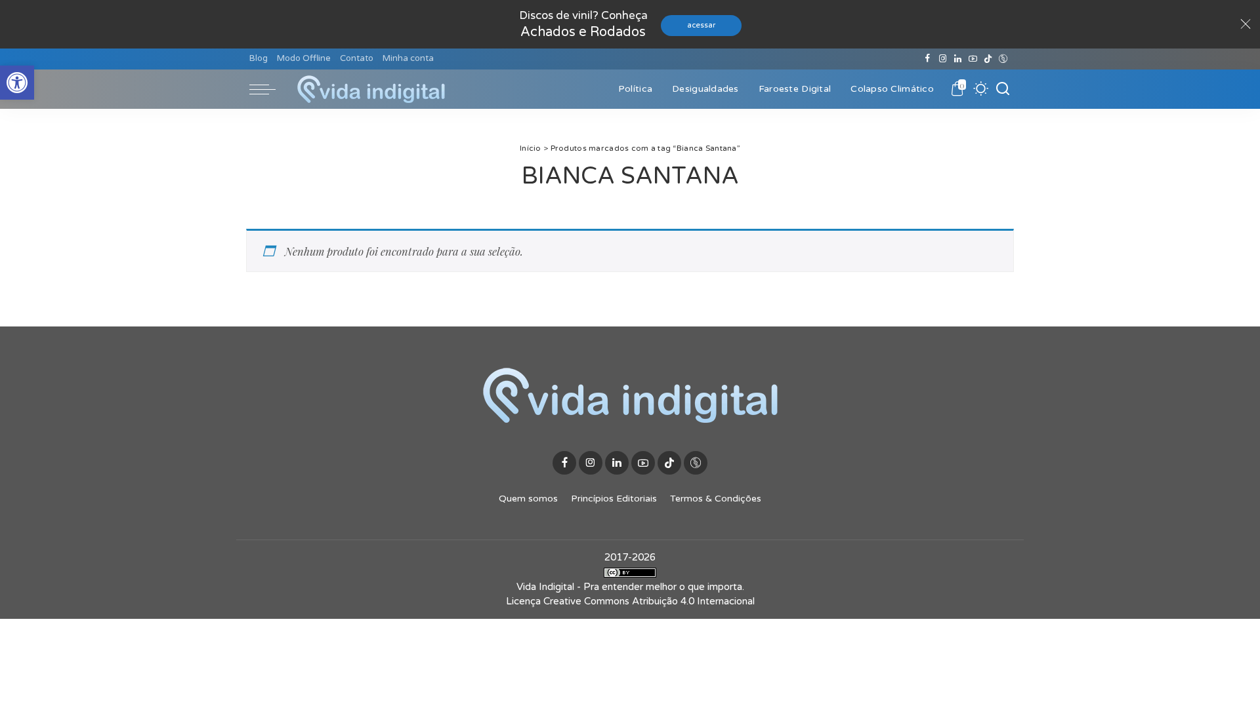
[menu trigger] (269, 89)
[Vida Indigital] (371, 89)
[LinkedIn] (957, 59)
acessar (701, 25)
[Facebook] (927, 59)
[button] (17, 83)
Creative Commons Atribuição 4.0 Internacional (649, 601)
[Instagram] (942, 59)
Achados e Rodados (583, 32)
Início (530, 148)
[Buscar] (1003, 89)
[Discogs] (1003, 59)
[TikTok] (988, 59)
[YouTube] (972, 59)
